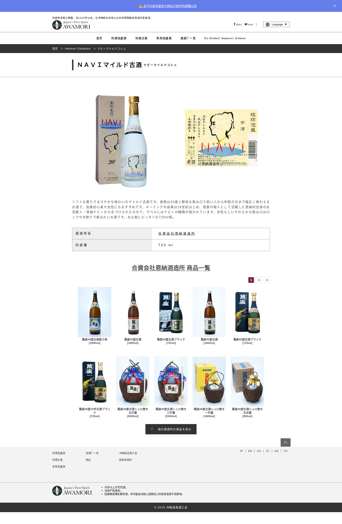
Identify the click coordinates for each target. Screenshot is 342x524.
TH (285, 451)
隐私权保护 (125, 459)
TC (267, 451)
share (239, 24)
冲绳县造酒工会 (128, 453)
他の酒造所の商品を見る (174, 429)
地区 (88, 459)
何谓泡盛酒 (118, 38)
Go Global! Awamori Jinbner (225, 38)
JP (241, 451)
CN (259, 451)
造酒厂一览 (188, 38)
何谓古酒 (141, 38)
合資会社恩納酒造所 (176, 233)
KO (276, 451)
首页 (99, 38)
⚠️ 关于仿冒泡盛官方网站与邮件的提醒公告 (168, 6)
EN (250, 451)
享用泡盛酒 (164, 38)
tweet (250, 24)
